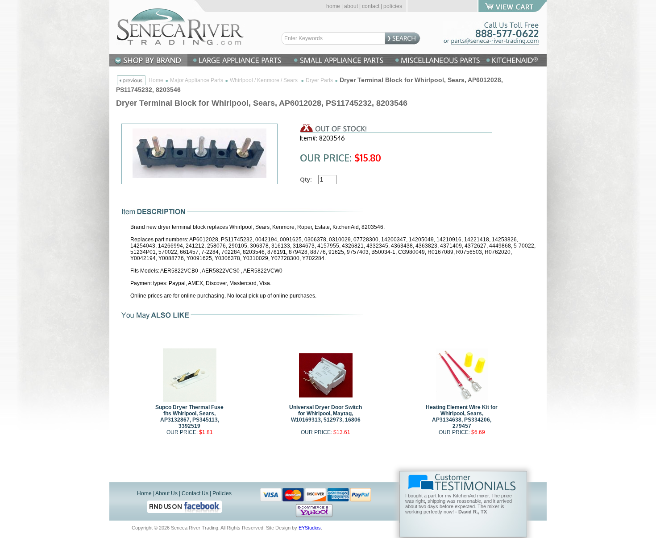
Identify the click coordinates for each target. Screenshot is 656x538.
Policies (222, 493)
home (333, 6)
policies (392, 6)
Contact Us (195, 493)
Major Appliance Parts (196, 80)
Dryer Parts (319, 80)
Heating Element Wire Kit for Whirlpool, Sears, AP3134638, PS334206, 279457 (462, 416)
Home (156, 80)
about (351, 6)
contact (370, 6)
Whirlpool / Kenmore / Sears (264, 80)
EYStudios (310, 527)
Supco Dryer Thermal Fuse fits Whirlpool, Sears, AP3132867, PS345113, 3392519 (189, 416)
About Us (166, 493)
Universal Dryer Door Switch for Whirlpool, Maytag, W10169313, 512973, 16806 (325, 413)
